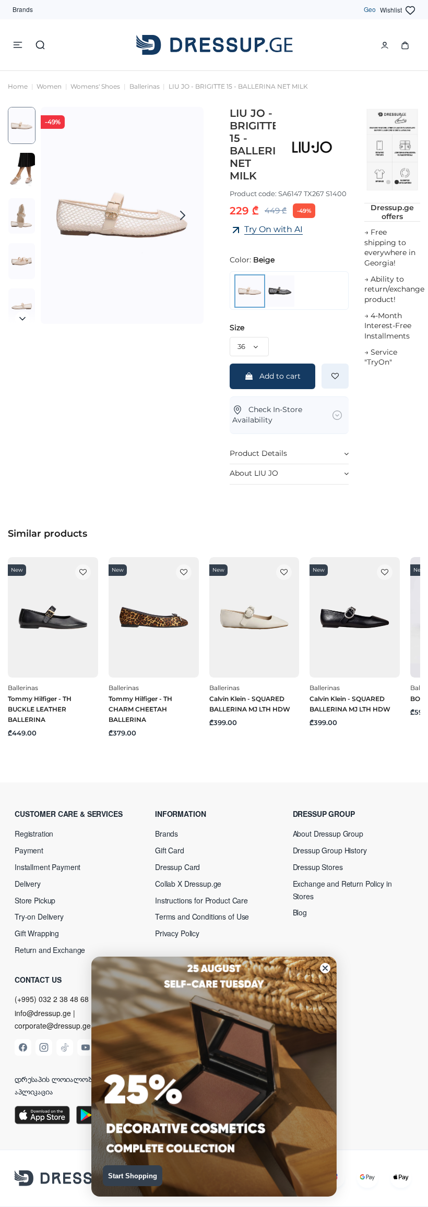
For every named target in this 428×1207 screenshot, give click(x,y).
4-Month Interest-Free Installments (387, 326)
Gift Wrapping (37, 933)
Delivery (28, 883)
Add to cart (280, 376)
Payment (29, 850)
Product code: (253, 193)
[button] (76, 813)
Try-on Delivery (39, 916)
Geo (370, 9)
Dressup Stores (318, 867)
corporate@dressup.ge (53, 1026)
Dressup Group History (330, 850)
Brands (23, 9)
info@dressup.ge (43, 1013)
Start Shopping (132, 1176)
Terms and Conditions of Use (202, 916)
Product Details (258, 453)
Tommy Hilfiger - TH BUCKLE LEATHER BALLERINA (40, 709)
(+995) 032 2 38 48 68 (52, 999)
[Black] (280, 290)
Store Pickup (35, 900)
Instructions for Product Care (201, 900)
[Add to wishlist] (335, 376)
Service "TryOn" (380, 357)
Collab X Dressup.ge (188, 883)
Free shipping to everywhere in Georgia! (389, 247)
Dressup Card (177, 867)
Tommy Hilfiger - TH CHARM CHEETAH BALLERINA (140, 709)
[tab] (289, 454)
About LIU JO (254, 473)
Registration (34, 833)
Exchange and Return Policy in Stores (342, 889)
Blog (300, 912)
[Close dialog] (325, 968)
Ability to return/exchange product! (394, 289)
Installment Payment (47, 867)
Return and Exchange (50, 950)
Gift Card (169, 850)
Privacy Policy (177, 933)
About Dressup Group (328, 833)
